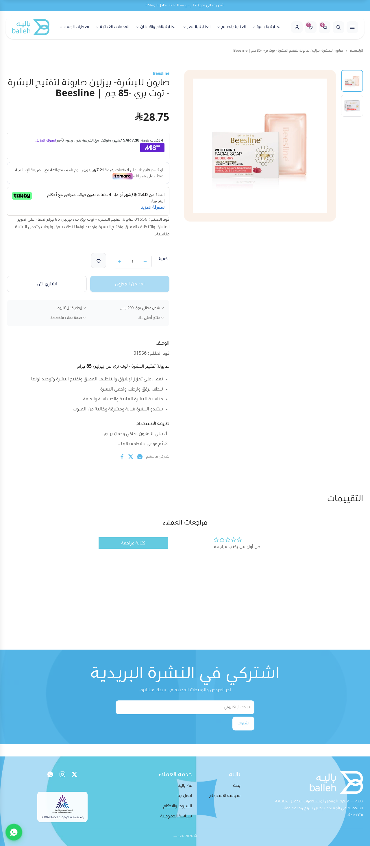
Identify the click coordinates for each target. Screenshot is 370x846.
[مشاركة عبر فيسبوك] (122, 456)
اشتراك (243, 723)
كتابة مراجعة (133, 543)
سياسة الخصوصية (176, 816)
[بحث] (338, 27)
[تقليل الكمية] (145, 261)
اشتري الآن (47, 284)
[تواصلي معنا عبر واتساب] (14, 832)
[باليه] (30, 27)
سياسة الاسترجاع (224, 795)
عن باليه (185, 785)
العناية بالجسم (233, 27)
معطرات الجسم (76, 27)
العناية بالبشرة (269, 27)
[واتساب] (50, 774)
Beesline (161, 74)
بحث (236, 785)
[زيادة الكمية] (119, 261)
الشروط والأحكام (177, 806)
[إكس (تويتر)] (74, 774)
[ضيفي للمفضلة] (98, 260)
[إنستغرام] (62, 774)
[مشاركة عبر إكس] (131, 457)
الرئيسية (356, 51)
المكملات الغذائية (114, 27)
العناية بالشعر (198, 27)
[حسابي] (297, 27)
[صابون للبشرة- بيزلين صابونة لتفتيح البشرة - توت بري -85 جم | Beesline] (352, 106)
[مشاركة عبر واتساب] (140, 456)
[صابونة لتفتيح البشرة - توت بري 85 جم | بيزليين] (352, 81)
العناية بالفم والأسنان (158, 27)
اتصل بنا (184, 795)
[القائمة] (352, 27)
